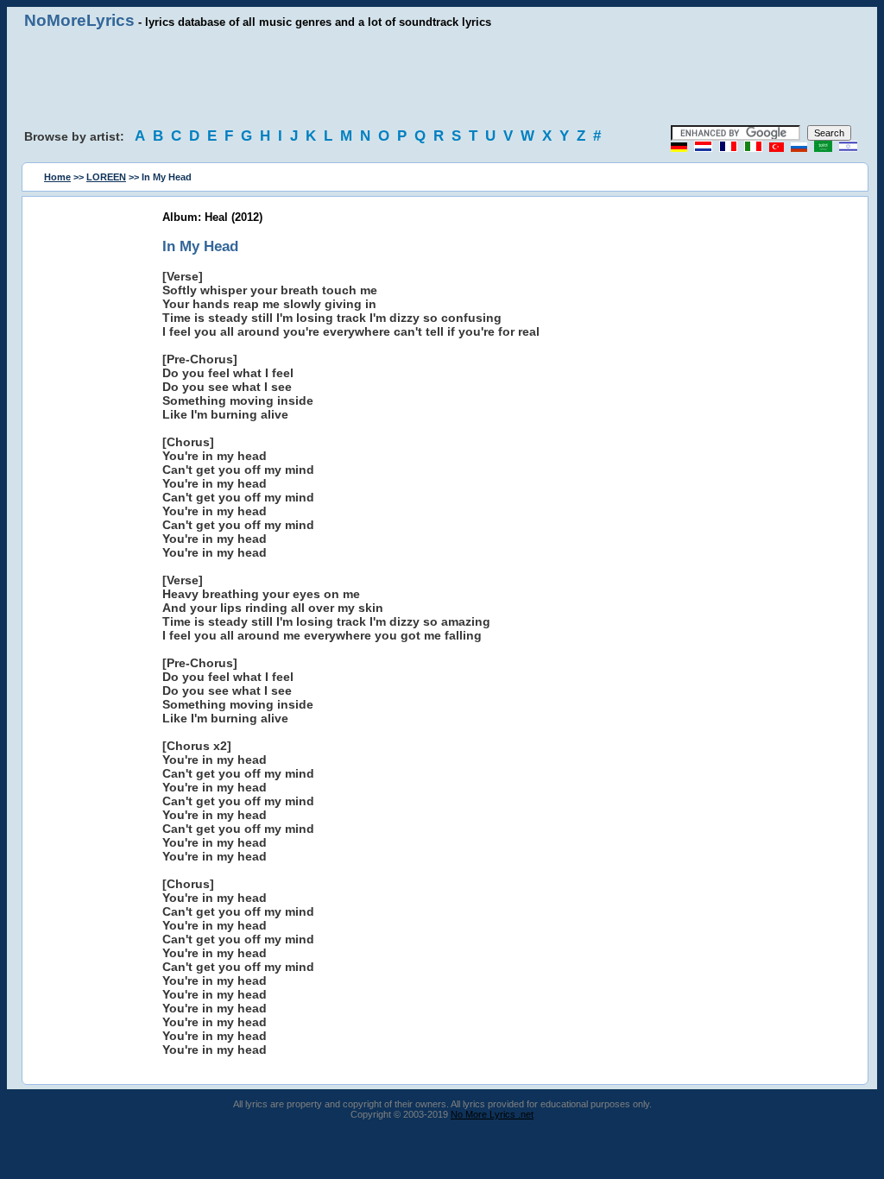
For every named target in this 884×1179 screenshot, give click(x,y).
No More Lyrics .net (492, 1114)
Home (57, 177)
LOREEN (106, 177)
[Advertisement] (442, 78)
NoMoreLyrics (79, 20)
